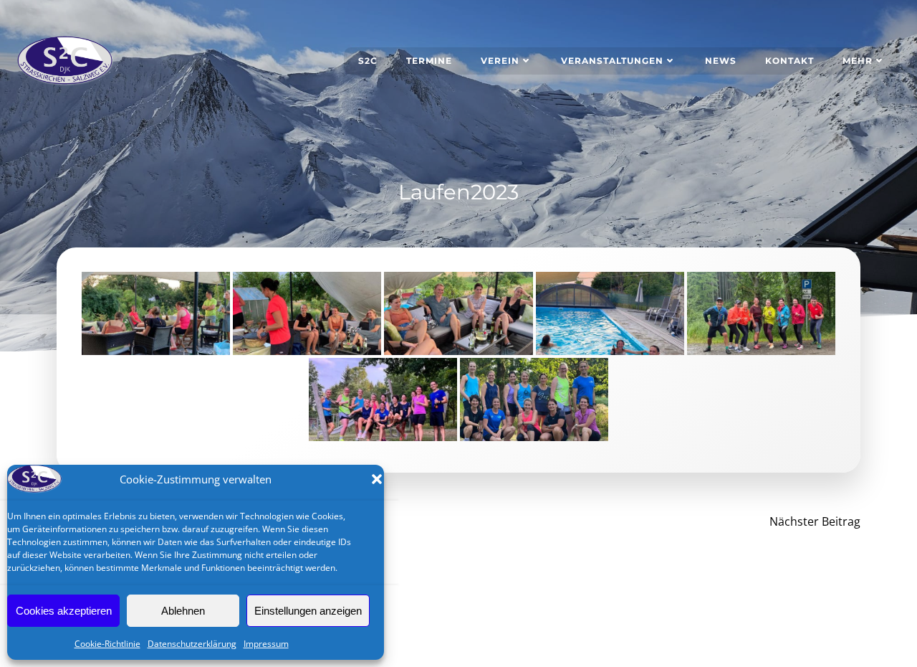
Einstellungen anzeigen (308, 611)
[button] (377, 479)
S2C (368, 60)
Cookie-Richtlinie (107, 644)
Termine (429, 60)
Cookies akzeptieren (64, 611)
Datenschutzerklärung (192, 644)
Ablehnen (183, 611)
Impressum (266, 644)
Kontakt (789, 60)
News (720, 60)
